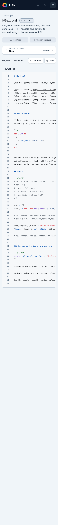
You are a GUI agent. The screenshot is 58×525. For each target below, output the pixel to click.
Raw (52, 60)
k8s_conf (9, 20)
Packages (9, 16)
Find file (38, 60)
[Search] (45, 5)
